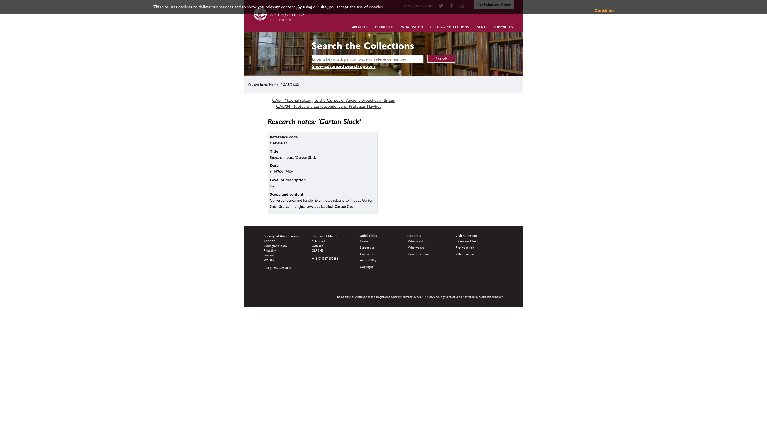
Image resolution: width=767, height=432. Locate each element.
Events (481, 27)
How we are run (418, 254)
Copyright (366, 267)
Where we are (465, 254)
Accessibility (368, 260)
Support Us (503, 27)
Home (273, 85)
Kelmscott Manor (467, 241)
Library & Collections (449, 27)
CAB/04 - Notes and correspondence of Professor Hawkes (328, 106)
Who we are (416, 247)
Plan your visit (465, 247)
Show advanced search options (344, 66)
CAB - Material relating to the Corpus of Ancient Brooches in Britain (333, 100)
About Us (360, 27)
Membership (384, 27)
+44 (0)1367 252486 (325, 258)
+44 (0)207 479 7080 (277, 268)
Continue (604, 10)
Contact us (367, 254)
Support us (367, 247)
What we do (412, 27)
